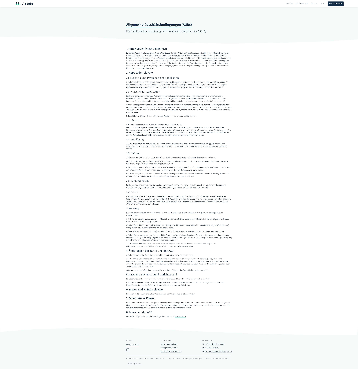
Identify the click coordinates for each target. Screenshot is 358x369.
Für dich (290, 4)
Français (138, 364)
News (323, 4)
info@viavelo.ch (189, 294)
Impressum (160, 358)
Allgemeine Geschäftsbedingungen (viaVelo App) (185, 358)
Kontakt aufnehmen (335, 4)
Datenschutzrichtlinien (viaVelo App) (217, 358)
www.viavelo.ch (180, 317)
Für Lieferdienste (302, 4)
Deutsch (130, 364)
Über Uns (314, 4)
